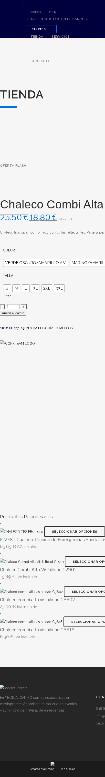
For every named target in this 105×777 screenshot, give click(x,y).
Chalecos (64, 328)
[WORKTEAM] (17, 343)
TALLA (8, 276)
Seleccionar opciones (74, 531)
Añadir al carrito (13, 313)
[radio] (35, 263)
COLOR (9, 250)
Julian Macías (66, 769)
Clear (6, 296)
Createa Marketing (42, 769)
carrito (39, 29)
